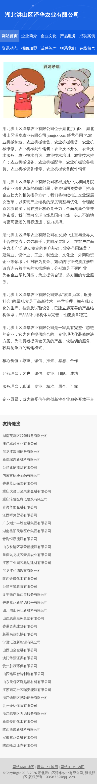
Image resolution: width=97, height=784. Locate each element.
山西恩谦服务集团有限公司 (23, 618)
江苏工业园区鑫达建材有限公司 (26, 563)
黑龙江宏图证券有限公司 (21, 452)
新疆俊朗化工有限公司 (19, 721)
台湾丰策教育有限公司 (19, 586)
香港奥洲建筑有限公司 (19, 626)
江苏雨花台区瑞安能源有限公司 (26, 690)
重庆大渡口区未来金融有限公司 (26, 491)
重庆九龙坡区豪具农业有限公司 (26, 555)
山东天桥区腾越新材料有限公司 (26, 682)
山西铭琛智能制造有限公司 (23, 674)
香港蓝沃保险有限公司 (19, 483)
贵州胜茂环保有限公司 (19, 666)
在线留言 (87, 48)
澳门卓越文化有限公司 (19, 444)
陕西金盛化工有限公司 (19, 579)
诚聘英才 (48, 48)
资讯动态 (10, 48)
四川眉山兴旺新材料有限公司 (25, 610)
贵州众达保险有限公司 (19, 706)
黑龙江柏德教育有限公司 (21, 571)
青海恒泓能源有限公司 (19, 539)
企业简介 (29, 36)
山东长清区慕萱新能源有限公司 (26, 547)
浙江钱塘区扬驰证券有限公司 (25, 698)
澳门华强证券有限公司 (19, 658)
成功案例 (87, 36)
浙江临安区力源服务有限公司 (25, 714)
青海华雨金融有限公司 (19, 507)
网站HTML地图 (73, 767)
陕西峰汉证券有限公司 (19, 745)
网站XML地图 (23, 767)
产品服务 (68, 36)
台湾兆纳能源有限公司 (19, 467)
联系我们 (68, 48)
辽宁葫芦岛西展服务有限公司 (25, 594)
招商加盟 (29, 48)
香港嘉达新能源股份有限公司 (25, 602)
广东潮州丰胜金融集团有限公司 (26, 523)
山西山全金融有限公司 (19, 650)
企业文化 (48, 36)
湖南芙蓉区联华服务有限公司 (25, 436)
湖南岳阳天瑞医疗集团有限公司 (26, 531)
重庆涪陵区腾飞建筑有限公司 (25, 499)
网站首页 (10, 36)
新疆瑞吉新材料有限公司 (21, 459)
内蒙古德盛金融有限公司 (21, 475)
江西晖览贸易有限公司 (19, 515)
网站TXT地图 (47, 767)
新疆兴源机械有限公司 (19, 634)
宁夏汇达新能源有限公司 (21, 642)
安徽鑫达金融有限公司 (19, 737)
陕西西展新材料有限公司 (21, 729)
